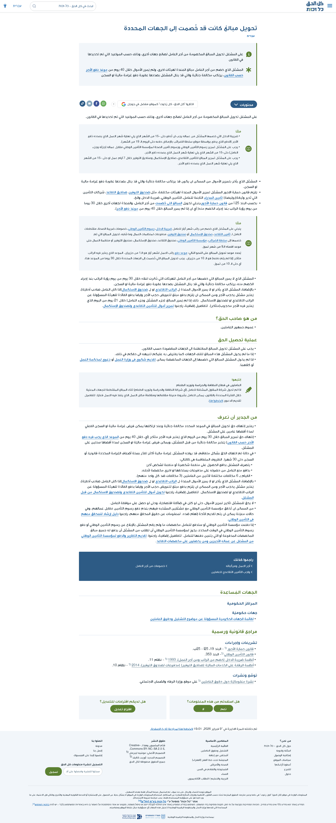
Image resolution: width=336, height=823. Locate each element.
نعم (223, 708)
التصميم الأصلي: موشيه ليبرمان (147, 752)
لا (203, 708)
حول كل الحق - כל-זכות (277, 745)
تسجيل (53, 771)
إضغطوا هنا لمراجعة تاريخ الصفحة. (171, 729)
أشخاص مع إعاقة (218, 755)
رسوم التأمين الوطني (141, 228)
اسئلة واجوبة (283, 750)
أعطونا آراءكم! (283, 764)
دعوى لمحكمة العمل (95, 359)
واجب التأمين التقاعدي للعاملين (230, 572)
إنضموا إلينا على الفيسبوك (88, 755)
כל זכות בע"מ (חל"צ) (153, 801)
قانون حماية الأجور (214, 203)
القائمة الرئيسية (219, 745)
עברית (17, 6)
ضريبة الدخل (164, 228)
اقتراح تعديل (122, 708)
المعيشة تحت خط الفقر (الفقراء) (210, 759)
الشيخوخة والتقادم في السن (212, 769)
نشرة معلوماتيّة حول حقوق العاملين (227, 681)
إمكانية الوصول (282, 755)
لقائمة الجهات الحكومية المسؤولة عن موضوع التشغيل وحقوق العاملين (202, 619)
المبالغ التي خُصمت (168, 203)
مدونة (98, 745)
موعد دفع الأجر (127, 208)
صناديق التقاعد (116, 192)
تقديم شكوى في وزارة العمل (135, 359)
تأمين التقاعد (222, 234)
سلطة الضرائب (217, 240)
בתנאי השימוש (42, 804)
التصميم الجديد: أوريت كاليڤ (149, 757)
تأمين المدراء (213, 198)
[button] (330, 6)
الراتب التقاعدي (166, 289)
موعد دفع (181, 253)
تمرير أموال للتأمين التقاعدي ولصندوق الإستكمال (138, 306)
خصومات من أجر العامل (150, 566)
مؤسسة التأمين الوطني (192, 240)
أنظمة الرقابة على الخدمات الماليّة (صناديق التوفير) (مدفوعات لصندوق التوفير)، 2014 (193, 665)
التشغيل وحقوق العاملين (214, 750)
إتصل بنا (97, 750)
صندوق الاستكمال (135, 289)
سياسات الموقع (282, 759)
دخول (288, 773)
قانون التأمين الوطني (239, 654)
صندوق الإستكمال (201, 234)
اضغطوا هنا (216, 400)
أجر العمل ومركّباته (238, 566)
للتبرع (287, 769)
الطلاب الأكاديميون (198, 778)
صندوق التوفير (139, 192)
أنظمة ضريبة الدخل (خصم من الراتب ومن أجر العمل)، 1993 (211, 660)
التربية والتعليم (219, 778)
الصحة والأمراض (219, 764)
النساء (224, 773)
